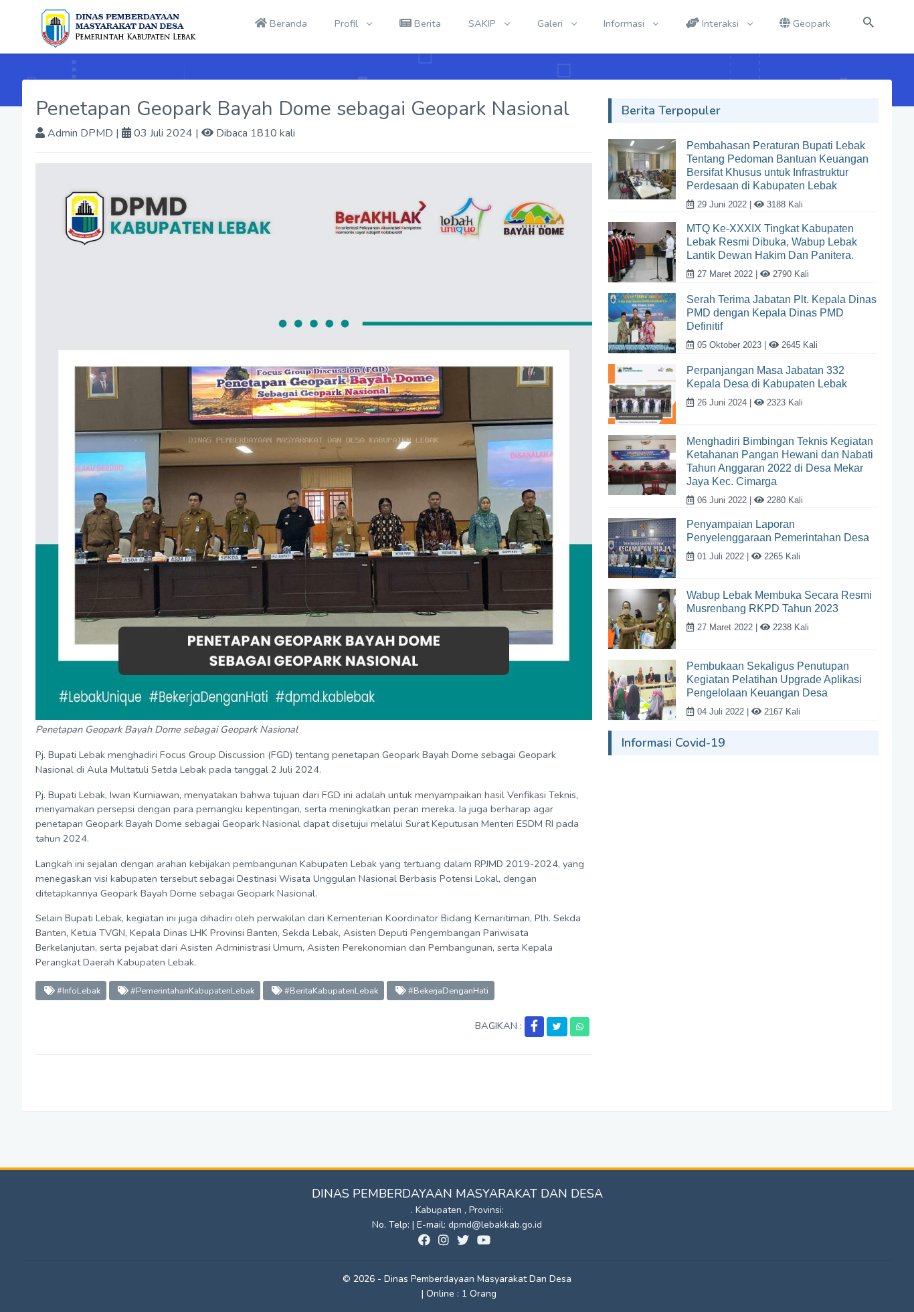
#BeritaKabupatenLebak (330, 990)
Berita (426, 23)
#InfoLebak (77, 990)
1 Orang (461, 1293)
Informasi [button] (625, 23)
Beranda (287, 23)
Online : (442, 1293)
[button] (534, 1026)
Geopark (810, 23)
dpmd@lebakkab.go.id (495, 1224)
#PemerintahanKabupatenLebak (191, 990)
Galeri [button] (551, 23)
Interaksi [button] (720, 23)
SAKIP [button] (483, 23)
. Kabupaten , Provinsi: (457, 1210)
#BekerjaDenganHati (447, 990)
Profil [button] (348, 23)
